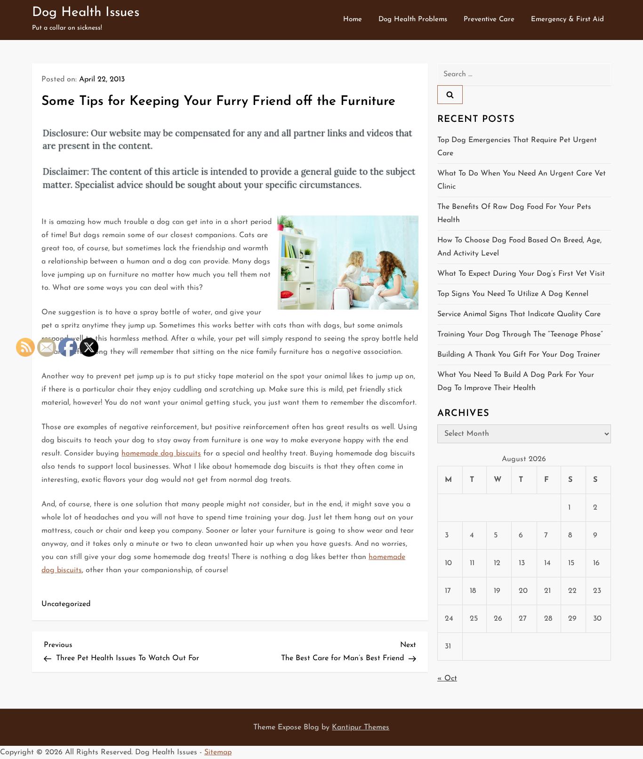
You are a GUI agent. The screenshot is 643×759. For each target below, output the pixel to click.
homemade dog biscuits (161, 453)
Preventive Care (489, 19)
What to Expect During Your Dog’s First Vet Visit (521, 274)
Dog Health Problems (412, 19)
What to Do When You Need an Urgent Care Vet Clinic (521, 180)
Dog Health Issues (85, 12)
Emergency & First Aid (567, 19)
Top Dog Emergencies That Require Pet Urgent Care (517, 146)
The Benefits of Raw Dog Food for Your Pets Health (514, 213)
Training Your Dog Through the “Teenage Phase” (520, 334)
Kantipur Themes (360, 727)
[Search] (450, 94)
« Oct (447, 678)
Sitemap (218, 752)
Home (352, 19)
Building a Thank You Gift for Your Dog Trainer (518, 355)
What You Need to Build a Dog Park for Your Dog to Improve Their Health (515, 381)
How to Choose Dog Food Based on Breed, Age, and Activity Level (519, 247)
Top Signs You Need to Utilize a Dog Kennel (512, 294)
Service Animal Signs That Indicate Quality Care (519, 314)
